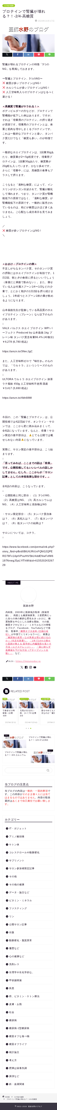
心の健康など (16, 956)
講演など (14, 1076)
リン (11, 916)
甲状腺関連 (15, 980)
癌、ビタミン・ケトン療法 (24, 996)
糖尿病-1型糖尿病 (19, 1028)
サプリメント (16, 860)
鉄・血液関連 (16, 1084)
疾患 (11, 988)
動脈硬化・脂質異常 (20, 940)
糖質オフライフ (18, 1044)
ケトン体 (14, 844)
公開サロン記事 (18, 924)
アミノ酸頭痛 (16, 836)
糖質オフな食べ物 (19, 1036)
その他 (13, 876)
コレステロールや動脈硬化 (24, 852)
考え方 (13, 1060)
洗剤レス (14, 964)
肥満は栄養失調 (18, 1068)
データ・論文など (19, 892)
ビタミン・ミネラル (20, 900)
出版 (11, 932)
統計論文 (14, 1052)
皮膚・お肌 (15, 1004)
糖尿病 (13, 1020)
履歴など (14, 948)
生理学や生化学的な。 (22, 972)
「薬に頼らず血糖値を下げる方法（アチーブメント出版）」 (28, 650)
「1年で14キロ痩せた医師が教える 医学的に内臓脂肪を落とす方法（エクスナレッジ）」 (28, 643)
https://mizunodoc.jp (28, 661)
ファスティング (18, 908)
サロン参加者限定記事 (22, 868)
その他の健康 (8, 5)
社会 (11, 1012)
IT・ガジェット (18, 828)
